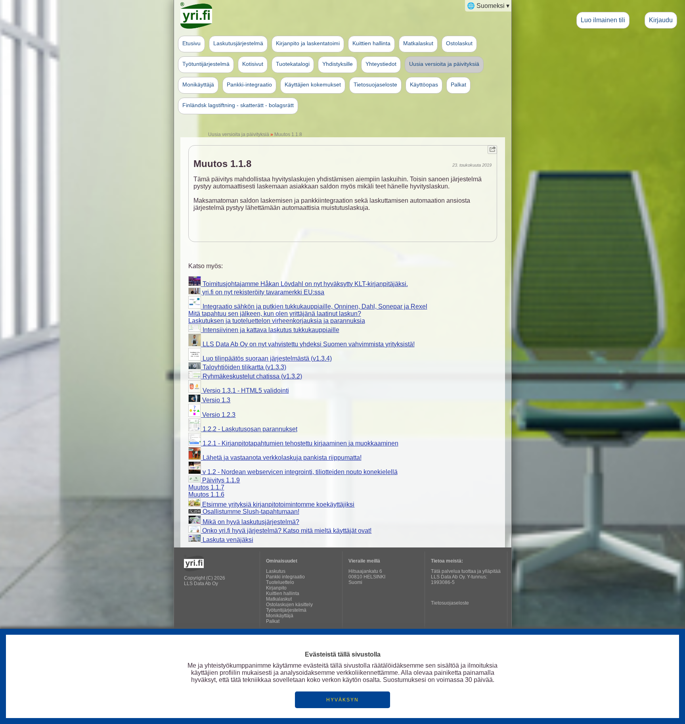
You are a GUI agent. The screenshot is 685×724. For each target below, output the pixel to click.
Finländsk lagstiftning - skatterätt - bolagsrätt (238, 105)
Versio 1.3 (215, 400)
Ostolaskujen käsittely (289, 604)
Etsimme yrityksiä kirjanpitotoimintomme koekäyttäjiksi (277, 504)
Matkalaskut (418, 43)
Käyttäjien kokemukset (313, 84)
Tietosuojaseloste (375, 84)
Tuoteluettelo (280, 582)
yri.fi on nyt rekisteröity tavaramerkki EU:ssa (262, 292)
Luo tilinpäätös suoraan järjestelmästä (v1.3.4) (266, 358)
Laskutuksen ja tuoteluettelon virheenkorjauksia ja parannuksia (276, 320)
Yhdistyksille (337, 64)
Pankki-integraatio (249, 84)
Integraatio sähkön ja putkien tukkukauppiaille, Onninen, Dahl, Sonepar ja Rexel (314, 306)
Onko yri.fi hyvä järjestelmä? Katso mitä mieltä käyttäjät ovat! (286, 530)
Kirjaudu (661, 19)
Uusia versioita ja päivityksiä (444, 64)
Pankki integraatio (285, 577)
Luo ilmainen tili (603, 19)
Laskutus (275, 571)
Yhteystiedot (380, 64)
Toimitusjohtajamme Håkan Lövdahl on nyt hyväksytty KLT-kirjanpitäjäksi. (304, 283)
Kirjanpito (276, 588)
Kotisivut (252, 64)
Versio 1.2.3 (218, 414)
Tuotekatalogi (293, 64)
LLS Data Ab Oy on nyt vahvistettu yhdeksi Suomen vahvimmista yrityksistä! (308, 344)
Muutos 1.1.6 (206, 494)
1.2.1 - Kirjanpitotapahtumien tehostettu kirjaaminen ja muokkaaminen (299, 443)
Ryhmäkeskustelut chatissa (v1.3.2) (251, 376)
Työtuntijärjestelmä (206, 64)
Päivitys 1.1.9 (220, 480)
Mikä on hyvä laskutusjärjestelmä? (250, 522)
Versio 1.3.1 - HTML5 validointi (245, 390)
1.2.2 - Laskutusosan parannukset (249, 429)
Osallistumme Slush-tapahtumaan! (250, 511)
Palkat (458, 84)
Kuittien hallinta (371, 43)
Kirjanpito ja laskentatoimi (308, 43)
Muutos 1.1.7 (206, 487)
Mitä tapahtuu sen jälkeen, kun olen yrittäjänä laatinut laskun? (274, 313)
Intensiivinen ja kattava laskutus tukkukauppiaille (270, 329)
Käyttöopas (424, 84)
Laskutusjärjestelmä (238, 43)
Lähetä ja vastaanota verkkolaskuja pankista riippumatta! (281, 457)
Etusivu (191, 43)
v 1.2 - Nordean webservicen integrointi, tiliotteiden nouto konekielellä (299, 472)
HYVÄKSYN (342, 700)
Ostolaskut (459, 43)
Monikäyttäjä (198, 84)
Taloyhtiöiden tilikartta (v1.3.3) (243, 367)
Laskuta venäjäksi (227, 539)
